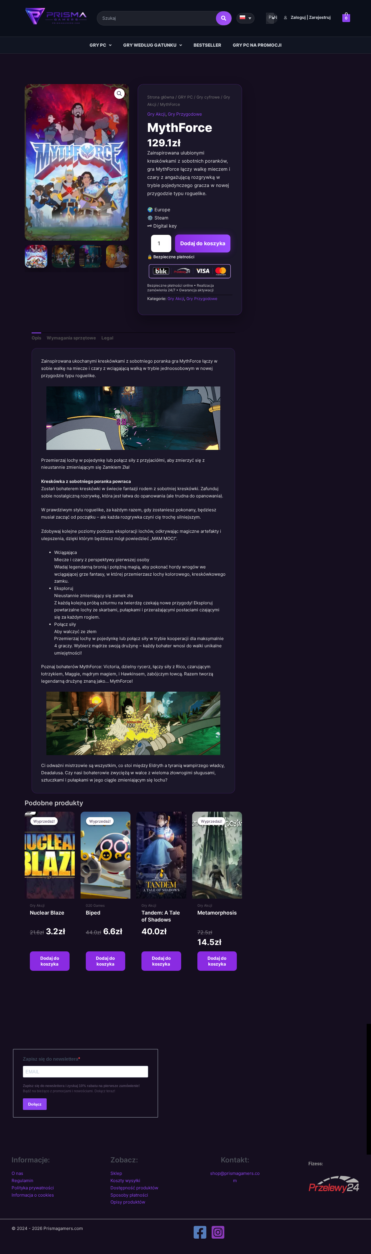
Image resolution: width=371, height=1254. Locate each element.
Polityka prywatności (33, 1188)
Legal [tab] (107, 338)
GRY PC (98, 45)
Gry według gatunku (150, 45)
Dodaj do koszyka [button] (49, 961)
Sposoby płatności (129, 1195)
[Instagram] (218, 1232)
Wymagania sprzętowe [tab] (71, 338)
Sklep (116, 1173)
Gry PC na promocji (257, 45)
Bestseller (207, 45)
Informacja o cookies (33, 1195)
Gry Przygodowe (185, 114)
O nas (17, 1173)
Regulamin (22, 1180)
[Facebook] (200, 1232)
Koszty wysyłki (125, 1180)
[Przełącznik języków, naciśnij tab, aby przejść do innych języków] (245, 18)
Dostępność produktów (134, 1188)
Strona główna (160, 97)
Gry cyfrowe (208, 97)
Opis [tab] (36, 338)
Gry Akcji (156, 114)
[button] (100, 45)
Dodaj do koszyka (202, 243)
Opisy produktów (127, 1202)
